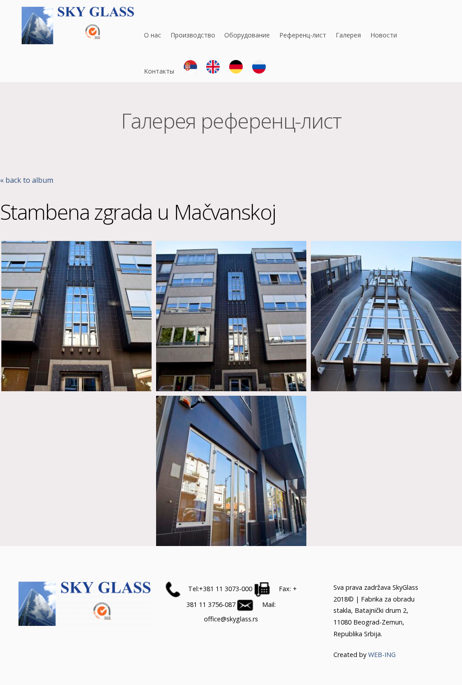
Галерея (348, 35)
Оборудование (247, 35)
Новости (383, 35)
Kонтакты (159, 71)
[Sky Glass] (78, 39)
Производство (193, 35)
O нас (152, 35)
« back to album (26, 180)
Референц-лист (302, 35)
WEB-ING (382, 654)
